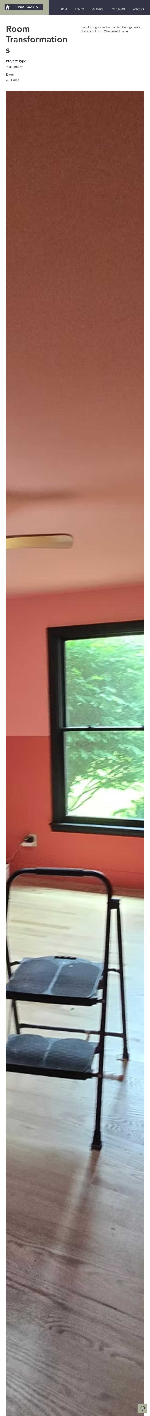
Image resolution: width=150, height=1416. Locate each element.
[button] (138, 9)
